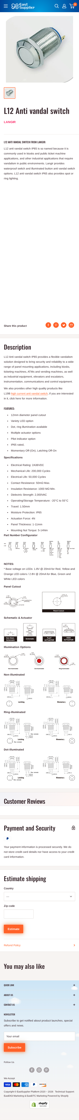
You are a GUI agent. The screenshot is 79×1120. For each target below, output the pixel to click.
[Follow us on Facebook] (32, 1070)
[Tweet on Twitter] (63, 325)
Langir (10, 122)
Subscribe (14, 1047)
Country (9, 888)
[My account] (64, 6)
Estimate (13, 929)
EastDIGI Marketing (14, 1096)
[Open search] (57, 6)
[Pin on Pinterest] (56, 325)
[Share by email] (71, 325)
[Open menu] (6, 6)
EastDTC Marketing (37, 1096)
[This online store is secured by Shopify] (39, 1104)
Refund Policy (12, 945)
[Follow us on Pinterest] (46, 1070)
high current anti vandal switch (29, 393)
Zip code (9, 905)
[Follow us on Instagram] (39, 1070)
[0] (72, 6)
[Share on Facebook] (48, 325)
